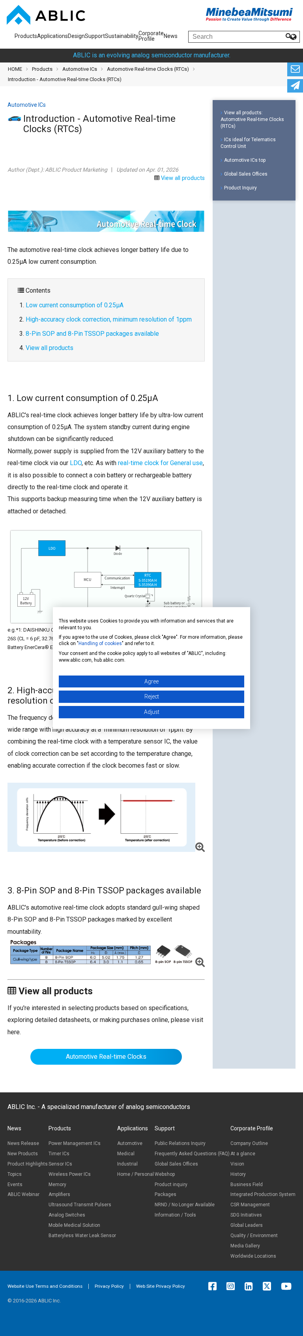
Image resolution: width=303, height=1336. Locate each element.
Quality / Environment (254, 1235)
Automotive (129, 1143)
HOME (15, 69)
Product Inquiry (240, 188)
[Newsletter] (295, 86)
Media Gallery (245, 1246)
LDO (76, 463)
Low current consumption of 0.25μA (74, 305)
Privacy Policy (109, 1286)
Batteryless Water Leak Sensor (82, 1235)
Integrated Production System (263, 1194)
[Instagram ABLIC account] (232, 1286)
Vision (237, 1164)
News (171, 36)
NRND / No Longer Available (185, 1204)
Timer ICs (59, 1153)
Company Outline (249, 1143)
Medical (126, 1153)
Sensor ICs (60, 1164)
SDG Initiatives (246, 1215)
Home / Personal (135, 1174)
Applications (52, 36)
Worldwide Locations (253, 1256)
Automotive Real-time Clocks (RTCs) (148, 69)
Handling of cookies (100, 643)
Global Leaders (246, 1225)
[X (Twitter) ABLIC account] (269, 1286)
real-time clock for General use (160, 463)
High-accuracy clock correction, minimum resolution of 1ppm (109, 319)
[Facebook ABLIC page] (214, 1286)
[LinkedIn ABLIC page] (251, 1286)
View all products (183, 178)
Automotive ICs (79, 69)
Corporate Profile (151, 36)
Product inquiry (171, 1184)
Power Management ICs (75, 1143)
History (238, 1174)
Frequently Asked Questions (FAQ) (192, 1153)
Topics (14, 1174)
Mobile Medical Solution (74, 1225)
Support (95, 36)
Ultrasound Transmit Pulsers (80, 1204)
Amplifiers (59, 1194)
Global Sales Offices (245, 174)
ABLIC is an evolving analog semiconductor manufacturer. (151, 55)
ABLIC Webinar (23, 1194)
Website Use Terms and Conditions (44, 1286)
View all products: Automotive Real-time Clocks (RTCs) (252, 119)
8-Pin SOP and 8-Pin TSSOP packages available (92, 333)
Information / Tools (175, 1215)
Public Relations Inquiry (180, 1143)
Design (76, 36)
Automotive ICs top (245, 160)
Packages (165, 1194)
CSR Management (250, 1204)
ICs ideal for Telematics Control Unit (248, 143)
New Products (22, 1153)
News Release (23, 1143)
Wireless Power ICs (70, 1174)
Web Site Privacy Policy (160, 1286)
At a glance (242, 1153)
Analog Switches (67, 1215)
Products (26, 36)
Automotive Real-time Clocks (106, 1056)
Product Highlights (27, 1164)
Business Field (246, 1184)
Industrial (127, 1164)
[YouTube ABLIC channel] (288, 1286)
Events (14, 1184)
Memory (57, 1184)
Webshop (165, 1174)
